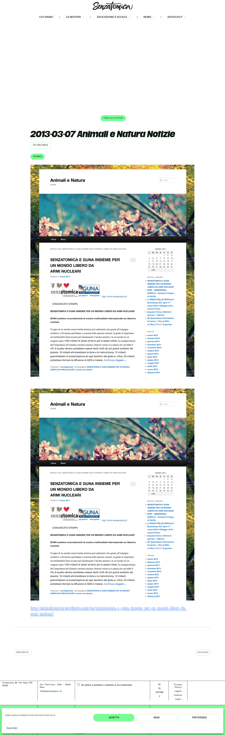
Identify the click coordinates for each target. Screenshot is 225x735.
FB (159, 684)
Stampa (37, 156)
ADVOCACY (174, 17)
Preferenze (199, 717)
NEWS (147, 17)
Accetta (114, 717)
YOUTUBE (159, 692)
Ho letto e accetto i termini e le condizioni (106, 685)
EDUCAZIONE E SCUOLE (112, 17)
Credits (178, 695)
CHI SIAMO (46, 17)
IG (159, 688)
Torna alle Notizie (113, 118)
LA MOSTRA (73, 17)
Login (178, 699)
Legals (178, 691)
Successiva (203, 652)
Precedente (22, 652)
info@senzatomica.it (51, 691)
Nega (157, 717)
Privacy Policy (12, 728)
